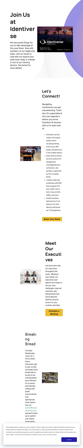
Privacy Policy (52, 434)
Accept (69, 439)
